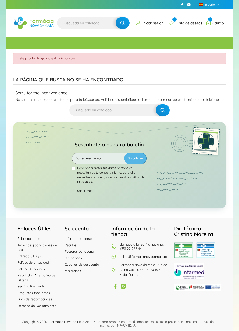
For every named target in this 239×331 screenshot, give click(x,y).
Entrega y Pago (29, 256)
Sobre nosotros (29, 238)
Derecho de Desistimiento (37, 306)
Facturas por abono (79, 251)
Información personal (80, 238)
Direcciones (73, 258)
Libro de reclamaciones (35, 299)
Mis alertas (73, 271)
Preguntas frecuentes (34, 293)
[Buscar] (123, 23)
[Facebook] (182, 4)
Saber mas (84, 191)
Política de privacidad (33, 262)
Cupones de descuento (82, 264)
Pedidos (70, 245)
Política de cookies (31, 269)
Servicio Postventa (31, 286)
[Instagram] (189, 4)
